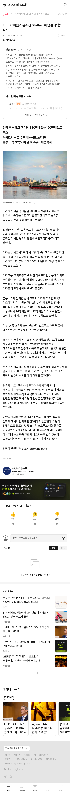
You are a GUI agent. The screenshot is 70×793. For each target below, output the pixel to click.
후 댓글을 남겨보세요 (24, 538)
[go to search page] (65, 5)
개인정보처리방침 (20, 759)
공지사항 (6, 755)
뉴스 (8, 790)
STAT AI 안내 (26, 50)
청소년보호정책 (36, 759)
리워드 (48, 790)
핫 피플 (34, 790)
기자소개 (17, 755)
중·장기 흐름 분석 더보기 (33, 115)
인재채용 (27, 755)
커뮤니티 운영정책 (41, 755)
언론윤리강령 (51, 759)
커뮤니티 (22, 790)
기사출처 (63, 36)
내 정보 (61, 790)
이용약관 (6, 759)
